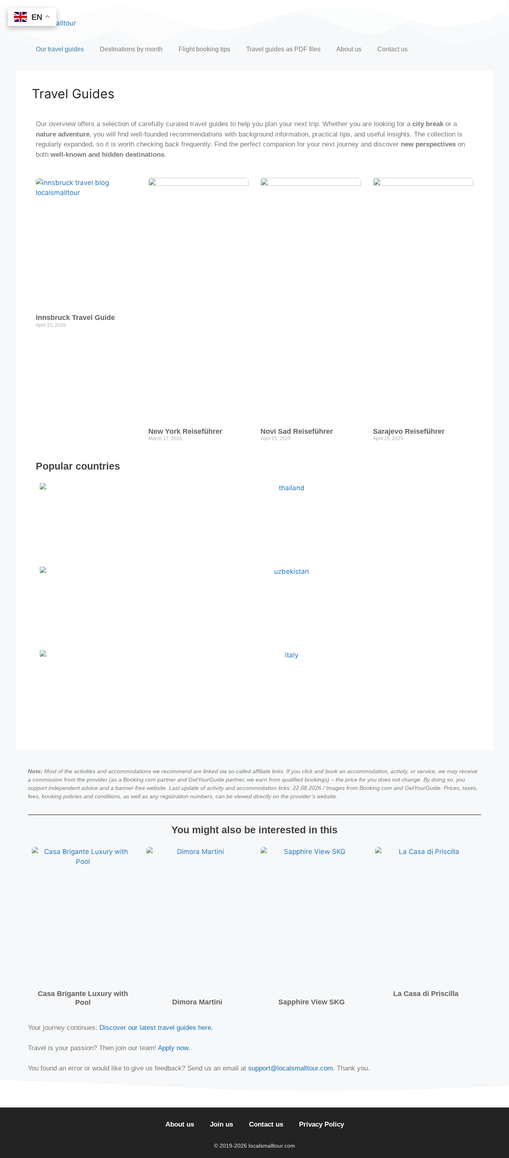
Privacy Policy (321, 1124)
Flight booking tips (204, 49)
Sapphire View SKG (311, 1002)
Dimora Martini (197, 1002)
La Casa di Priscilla (425, 994)
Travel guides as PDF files (283, 49)
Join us (221, 1124)
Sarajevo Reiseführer (409, 431)
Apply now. (174, 1048)
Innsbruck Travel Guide (75, 318)
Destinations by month (131, 49)
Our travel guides (60, 49)
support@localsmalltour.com (290, 1068)
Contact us (392, 49)
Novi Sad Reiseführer (296, 431)
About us (348, 49)
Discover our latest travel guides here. (156, 1027)
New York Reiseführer (185, 431)
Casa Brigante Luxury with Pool (83, 998)
